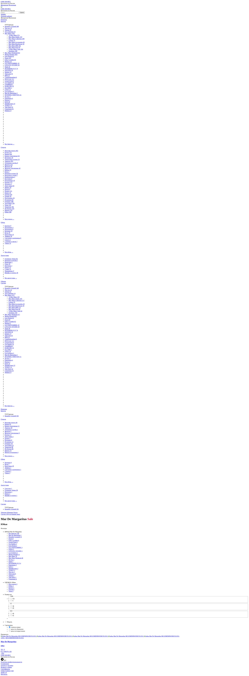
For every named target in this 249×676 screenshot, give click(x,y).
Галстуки (8, 488)
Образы (3, 281)
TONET (8, 105)
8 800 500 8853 (6, 1)
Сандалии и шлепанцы (13, 238)
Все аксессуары (11, 278)
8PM (7, 75)
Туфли (8, 243)
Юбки (8, 212)
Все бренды (9, 144)
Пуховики (9, 200)
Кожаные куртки (11, 173)
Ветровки (9, 158)
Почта (15, 512)
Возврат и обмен (6, 667)
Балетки (8, 226)
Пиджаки (8, 440)
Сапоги (8, 240)
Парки (8, 193)
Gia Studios (9, 82)
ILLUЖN (8, 88)
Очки (7, 264)
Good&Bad (9, 84)
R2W (7, 102)
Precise (7, 100)
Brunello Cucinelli (12, 26)
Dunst (8, 58)
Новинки (4, 19)
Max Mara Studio (15, 37)
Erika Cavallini (10, 60)
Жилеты (8, 166)
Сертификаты (5, 669)
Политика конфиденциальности (11, 662)
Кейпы (8, 170)
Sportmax (13, 51)
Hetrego (8, 61)
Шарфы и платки (11, 273)
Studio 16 (4, 672)
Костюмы (8, 179)
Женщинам (4, 5)
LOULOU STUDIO (12, 65)
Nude (7, 67)
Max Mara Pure (14, 47)
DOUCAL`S (9, 79)
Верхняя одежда (11, 151)
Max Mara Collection (16, 39)
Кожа (7, 172)
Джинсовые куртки (12, 159)
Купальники (10, 180)
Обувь (3, 222)
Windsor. (8, 111)
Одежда (3, 147)
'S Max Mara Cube (16, 49)
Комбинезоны (10, 177)
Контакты (4, 674)
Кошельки (9, 262)
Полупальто (9, 198)
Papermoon (9, 98)
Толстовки (9, 203)
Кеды (7, 233)
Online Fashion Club (7, 671)
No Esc (7, 97)
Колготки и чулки (11, 175)
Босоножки (9, 227)
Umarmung (9, 109)
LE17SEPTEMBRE (12, 63)
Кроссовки (9, 234)
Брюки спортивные (12, 156)
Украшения (9, 271)
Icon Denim (9, 56)
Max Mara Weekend (12, 53)
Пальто (8, 191)
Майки (8, 187)
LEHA (8, 89)
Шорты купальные (11, 452)
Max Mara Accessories (17, 42)
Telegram (4, 512)
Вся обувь (9, 252)
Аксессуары (5, 255)
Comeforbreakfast (11, 77)
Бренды (3, 21)
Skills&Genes (10, 104)
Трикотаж (9, 207)
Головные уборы (11, 259)
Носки (7, 189)
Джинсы (9, 161)
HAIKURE (9, 86)
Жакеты (9, 165)
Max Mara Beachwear (16, 44)
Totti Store (9, 107)
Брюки (8, 154)
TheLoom (9, 74)
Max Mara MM (15, 46)
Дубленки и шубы (11, 163)
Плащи (8, 196)
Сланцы (8, 471)
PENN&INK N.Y (11, 68)
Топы (8, 205)
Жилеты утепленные (12, 168)
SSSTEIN (9, 70)
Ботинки (8, 231)
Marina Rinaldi (11, 54)
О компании (5, 664)
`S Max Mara (14, 35)
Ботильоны (9, 229)
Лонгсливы (9, 186)
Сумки (8, 269)
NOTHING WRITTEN (13, 95)
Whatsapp (10, 512)
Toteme (8, 30)
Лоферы (8, 236)
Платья (8, 194)
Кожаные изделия (11, 260)
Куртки (8, 182)
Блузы (8, 152)
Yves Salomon (10, 32)
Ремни (8, 267)
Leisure (12, 40)
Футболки (9, 208)
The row (8, 28)
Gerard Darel (9, 81)
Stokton (8, 72)
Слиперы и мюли (11, 241)
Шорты (8, 210)
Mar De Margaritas (11, 93)
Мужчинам (12, 5)
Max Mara (10, 33)
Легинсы (8, 184)
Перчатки (8, 266)
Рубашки (9, 201)
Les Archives (9, 91)
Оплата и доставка (7, 665)
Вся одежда (9, 219)
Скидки (3, 283)
